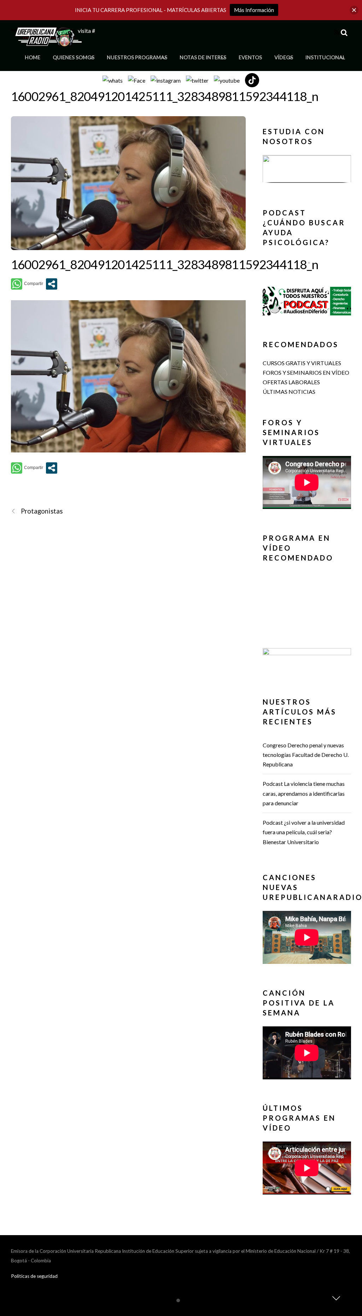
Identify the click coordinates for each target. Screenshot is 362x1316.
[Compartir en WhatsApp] (27, 284)
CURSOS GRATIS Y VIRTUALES (302, 363)
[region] (307, 170)
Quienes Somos (73, 57)
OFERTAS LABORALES (291, 382)
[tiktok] (252, 79)
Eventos (250, 57)
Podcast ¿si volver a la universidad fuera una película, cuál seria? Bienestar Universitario (304, 832)
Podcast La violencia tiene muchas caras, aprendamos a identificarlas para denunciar (304, 793)
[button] (307, 169)
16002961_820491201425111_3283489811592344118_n (165, 96)
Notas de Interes (203, 57)
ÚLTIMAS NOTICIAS (289, 391)
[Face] (136, 79)
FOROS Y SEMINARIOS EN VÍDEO (306, 372)
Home (32, 57)
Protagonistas (42, 511)
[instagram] (165, 79)
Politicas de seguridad (34, 1276)
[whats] (112, 79)
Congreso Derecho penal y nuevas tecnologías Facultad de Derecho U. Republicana (306, 754)
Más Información (254, 10)
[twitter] (197, 79)
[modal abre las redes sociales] (51, 284)
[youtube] (227, 79)
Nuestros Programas (137, 57)
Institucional (325, 57)
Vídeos (283, 57)
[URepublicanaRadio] (46, 42)
